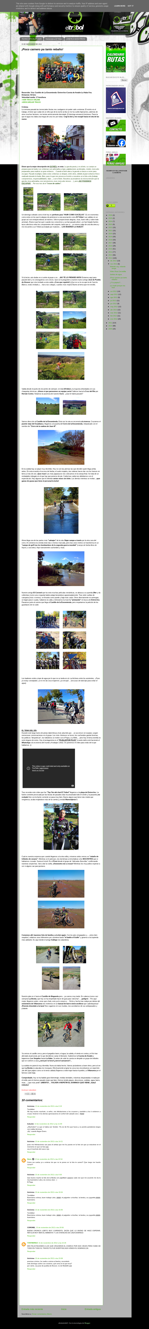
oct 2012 (113, 291)
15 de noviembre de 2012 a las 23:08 (49, 1258)
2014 (110, 252)
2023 (110, 224)
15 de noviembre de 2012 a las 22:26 (52, 1243)
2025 (110, 218)
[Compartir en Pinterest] (35, 1094)
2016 (110, 246)
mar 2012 (114, 313)
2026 (110, 215)
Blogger (87, 1323)
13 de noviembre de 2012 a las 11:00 (48, 1124)
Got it (131, 6)
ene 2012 (114, 319)
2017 (110, 243)
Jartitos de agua (116, 274)
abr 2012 (113, 310)
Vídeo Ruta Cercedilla (118, 271)
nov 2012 (114, 264)
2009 (110, 329)
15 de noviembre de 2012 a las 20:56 (50, 1227)
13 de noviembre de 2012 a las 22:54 (49, 1159)
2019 (110, 237)
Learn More (119, 6)
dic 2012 (113, 261)
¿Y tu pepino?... (116, 282)
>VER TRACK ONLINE (31, 100)
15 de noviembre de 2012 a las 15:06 (49, 1210)
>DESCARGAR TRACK (31, 102)
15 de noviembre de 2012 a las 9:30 (48, 1175)
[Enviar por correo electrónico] (26, 1094)
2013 (110, 255)
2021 (110, 230)
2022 (110, 227)
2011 (110, 323)
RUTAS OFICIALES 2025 (32, 39)
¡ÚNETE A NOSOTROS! (75, 39)
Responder (31, 1117)
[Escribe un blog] (28, 1094)
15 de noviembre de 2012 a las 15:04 (49, 1192)
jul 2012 (113, 300)
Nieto (29, 1159)
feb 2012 (113, 316)
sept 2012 (114, 294)
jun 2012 (113, 303)
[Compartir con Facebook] (32, 1094)
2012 (110, 258)
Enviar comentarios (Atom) (42, 1314)
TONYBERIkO (32, 1243)
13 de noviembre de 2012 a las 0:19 (48, 1106)
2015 (110, 249)
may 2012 (114, 307)
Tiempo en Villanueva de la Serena (116, 171)
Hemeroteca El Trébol (54, 39)
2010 (110, 326)
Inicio (63, 1309)
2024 (110, 221)
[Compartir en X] (30, 1094)
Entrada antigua (93, 1309)
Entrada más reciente (32, 1309)
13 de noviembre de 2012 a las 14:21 (49, 1141)
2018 (110, 240)
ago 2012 (114, 297)
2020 (110, 234)
